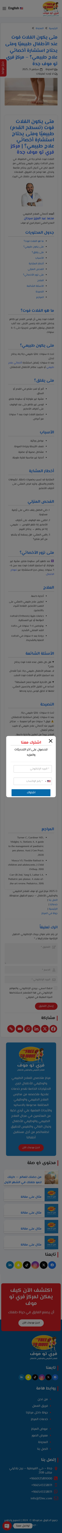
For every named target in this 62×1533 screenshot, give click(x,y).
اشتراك (31, 792)
